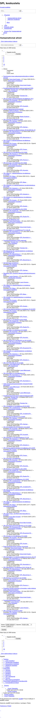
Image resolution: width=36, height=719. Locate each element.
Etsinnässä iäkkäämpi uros (11, 219)
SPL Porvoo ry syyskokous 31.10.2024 (14, 578)
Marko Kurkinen (14, 110)
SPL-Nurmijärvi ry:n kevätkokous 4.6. (14, 373)
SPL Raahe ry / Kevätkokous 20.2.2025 (15, 469)
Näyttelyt (10, 518)
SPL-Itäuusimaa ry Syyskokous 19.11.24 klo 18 (17, 567)
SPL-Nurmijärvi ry (14, 231)
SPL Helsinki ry (13, 188)
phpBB (21, 699)
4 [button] (3, 60)
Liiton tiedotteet (12, 91)
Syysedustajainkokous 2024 (11, 600)
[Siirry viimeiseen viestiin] (31, 85)
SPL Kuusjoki (13, 100)
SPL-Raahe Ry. (14, 210)
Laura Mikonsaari (14, 364)
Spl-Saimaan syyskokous (10, 263)
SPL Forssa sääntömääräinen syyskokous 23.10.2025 (19, 309)
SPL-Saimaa (13, 121)
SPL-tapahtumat (13, 366)
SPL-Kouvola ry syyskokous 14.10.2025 (15, 330)
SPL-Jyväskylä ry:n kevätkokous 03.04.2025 (16, 406)
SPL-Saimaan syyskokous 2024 (12, 610)
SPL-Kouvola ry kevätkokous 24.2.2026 (15, 163)
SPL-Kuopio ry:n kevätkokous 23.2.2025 (15, 536)
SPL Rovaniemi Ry (15, 342)
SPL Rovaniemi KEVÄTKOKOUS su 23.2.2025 (17, 525)
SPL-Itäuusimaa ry (14, 131)
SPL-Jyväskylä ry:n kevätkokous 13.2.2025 (16, 479)
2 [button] (3, 57)
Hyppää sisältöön (5, 7)
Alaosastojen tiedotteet (15, 101)
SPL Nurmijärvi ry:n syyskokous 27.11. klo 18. (16, 230)
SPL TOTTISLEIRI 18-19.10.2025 (13, 363)
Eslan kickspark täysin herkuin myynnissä (15, 546)
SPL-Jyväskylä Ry (14, 407)
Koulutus (10, 388)
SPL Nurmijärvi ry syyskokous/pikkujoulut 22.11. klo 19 (19, 557)
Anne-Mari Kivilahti (15, 516)
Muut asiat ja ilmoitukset (15, 80)
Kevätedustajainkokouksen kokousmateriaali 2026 (18, 88)
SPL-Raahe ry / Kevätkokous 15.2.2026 (15, 209)
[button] (3, 50)
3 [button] (3, 58)
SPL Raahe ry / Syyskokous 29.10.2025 (15, 319)
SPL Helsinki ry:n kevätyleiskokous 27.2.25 (16, 437)
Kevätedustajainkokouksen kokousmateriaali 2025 (18, 395)
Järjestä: (18, 624)
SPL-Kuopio (13, 200)
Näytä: (3, 624)
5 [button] (3, 61)
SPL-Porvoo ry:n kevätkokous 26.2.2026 (15, 152)
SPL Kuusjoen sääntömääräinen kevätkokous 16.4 (18, 98)
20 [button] (4, 64)
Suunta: (3, 626)
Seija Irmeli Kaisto (14, 79)
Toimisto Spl (14, 89)
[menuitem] (14, 18)
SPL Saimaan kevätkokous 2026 (13, 119)
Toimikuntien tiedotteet (14, 278)
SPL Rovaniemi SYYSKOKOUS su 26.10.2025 (17, 340)
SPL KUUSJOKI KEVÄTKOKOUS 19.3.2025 (16, 427)
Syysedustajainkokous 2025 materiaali (14, 240)
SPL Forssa (12, 143)
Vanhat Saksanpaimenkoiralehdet (13, 109)
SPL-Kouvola (13, 164)
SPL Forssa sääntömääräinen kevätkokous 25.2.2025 (19, 448)
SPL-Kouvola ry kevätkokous (12, 458)
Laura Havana (13, 276)
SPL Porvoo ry (13, 154)
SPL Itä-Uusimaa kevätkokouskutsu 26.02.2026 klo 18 (19, 130)
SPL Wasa (12, 176)
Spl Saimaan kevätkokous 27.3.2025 (14, 416)
